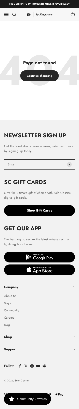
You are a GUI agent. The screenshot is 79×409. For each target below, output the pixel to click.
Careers (9, 317)
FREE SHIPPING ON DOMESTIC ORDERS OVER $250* (39, 3)
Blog (7, 325)
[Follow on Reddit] (44, 366)
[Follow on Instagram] (32, 366)
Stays (7, 303)
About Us (10, 296)
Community (11, 310)
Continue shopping (39, 76)
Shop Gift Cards (39, 210)
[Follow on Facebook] (20, 366)
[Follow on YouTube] (38, 366)
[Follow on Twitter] (26, 366)
